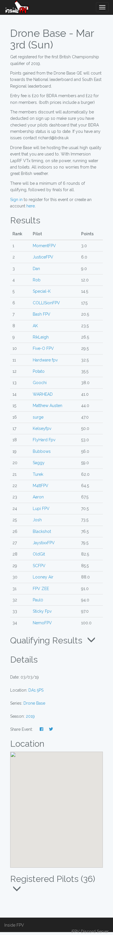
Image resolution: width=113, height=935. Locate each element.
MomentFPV (44, 245)
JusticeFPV (43, 257)
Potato (39, 371)
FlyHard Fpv (44, 439)
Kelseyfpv (42, 428)
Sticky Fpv (42, 611)
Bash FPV (41, 314)
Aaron (38, 497)
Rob (37, 280)
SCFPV (39, 565)
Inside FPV (14, 925)
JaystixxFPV (44, 542)
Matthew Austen (47, 405)
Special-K (42, 291)
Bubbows (42, 451)
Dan (36, 268)
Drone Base (34, 703)
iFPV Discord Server (90, 931)
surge (38, 417)
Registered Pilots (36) (52, 879)
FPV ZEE (41, 588)
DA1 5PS (35, 690)
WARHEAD (43, 394)
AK (35, 325)
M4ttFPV (40, 485)
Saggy (39, 462)
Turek (38, 474)
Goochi (40, 382)
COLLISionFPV (46, 303)
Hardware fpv (45, 360)
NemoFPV (42, 623)
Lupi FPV (41, 508)
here (30, 206)
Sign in (16, 199)
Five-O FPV (43, 348)
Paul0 (38, 600)
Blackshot (42, 531)
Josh (37, 520)
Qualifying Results (47, 640)
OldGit (39, 554)
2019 (30, 716)
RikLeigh (41, 337)
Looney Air (43, 577)
